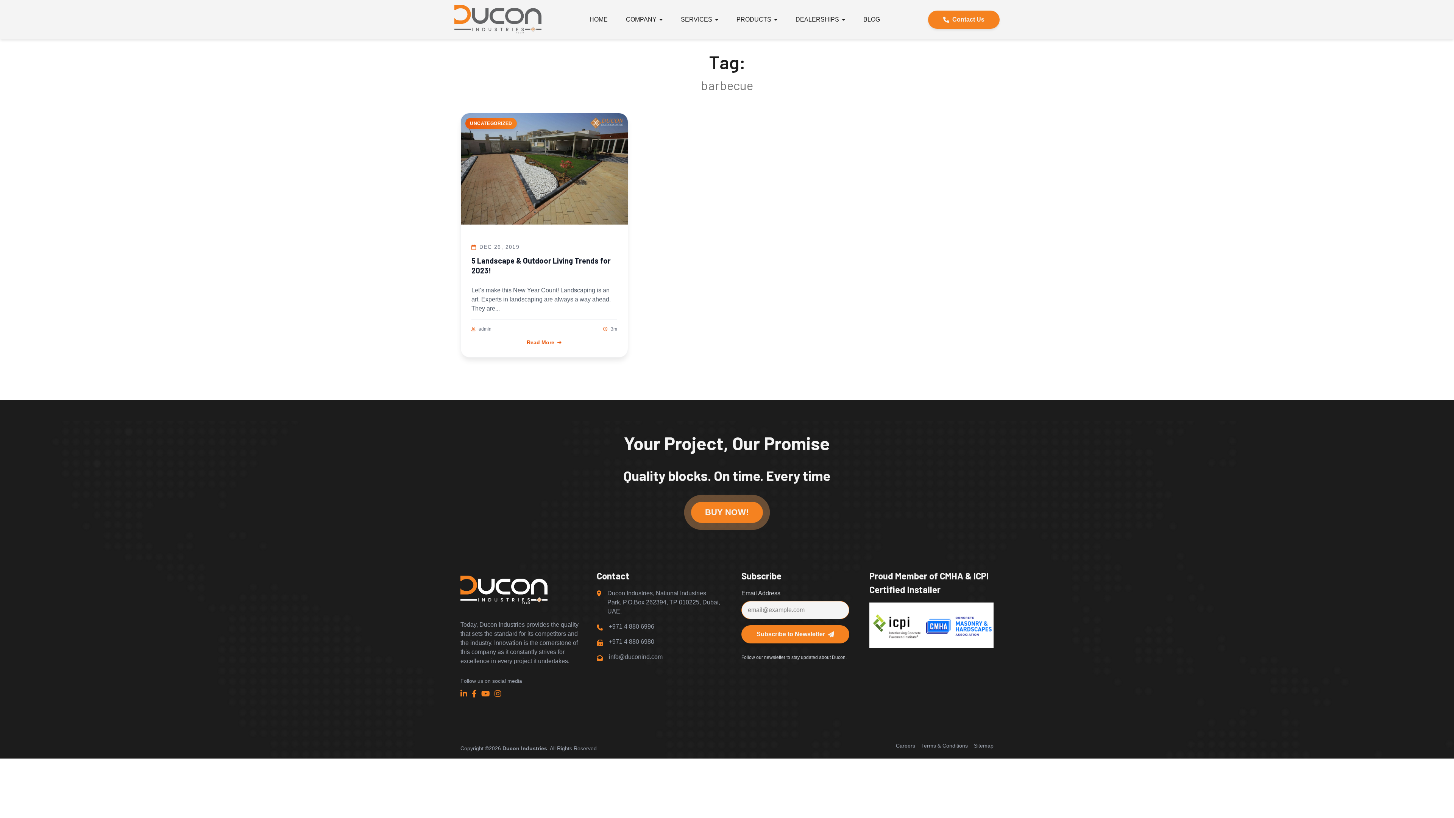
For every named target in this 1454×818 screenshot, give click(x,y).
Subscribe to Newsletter (791, 634)
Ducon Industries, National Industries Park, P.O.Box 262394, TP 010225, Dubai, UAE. (663, 602)
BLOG (871, 19)
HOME (599, 19)
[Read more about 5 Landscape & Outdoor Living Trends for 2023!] (544, 170)
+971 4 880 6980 (631, 641)
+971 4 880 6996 (631, 626)
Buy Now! (727, 512)
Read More (540, 342)
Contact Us (968, 19)
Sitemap (984, 746)
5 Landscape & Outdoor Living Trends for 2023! (541, 265)
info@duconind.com (636, 657)
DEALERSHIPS (817, 19)
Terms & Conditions (944, 746)
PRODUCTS (753, 19)
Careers (905, 746)
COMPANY (641, 19)
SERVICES (696, 19)
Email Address (760, 593)
